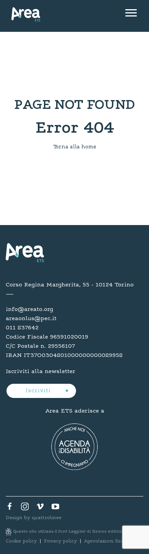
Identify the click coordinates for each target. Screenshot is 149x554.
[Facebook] (9, 508)
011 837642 (22, 327)
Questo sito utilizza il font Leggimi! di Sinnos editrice (69, 531)
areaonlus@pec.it (31, 318)
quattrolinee (47, 518)
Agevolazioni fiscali (106, 541)
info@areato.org (29, 309)
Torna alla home (74, 147)
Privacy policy (60, 541)
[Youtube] (55, 508)
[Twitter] (25, 508)
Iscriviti (39, 391)
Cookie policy (21, 541)
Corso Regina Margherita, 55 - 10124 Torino (70, 284)
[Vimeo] (40, 508)
